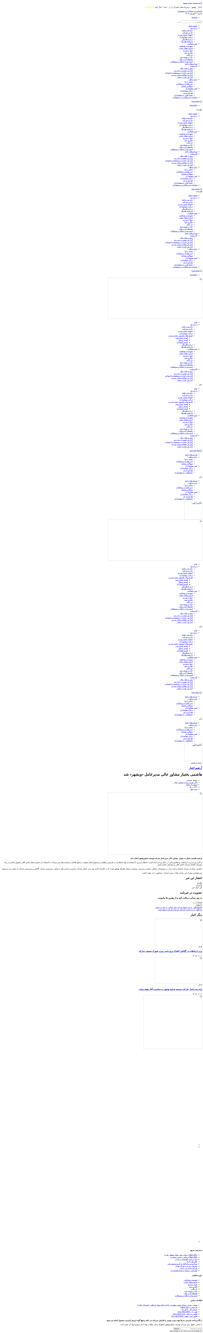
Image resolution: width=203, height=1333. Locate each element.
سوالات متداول (187, 86)
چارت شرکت (187, 33)
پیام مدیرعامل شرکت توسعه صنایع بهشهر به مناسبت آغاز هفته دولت (170, 989)
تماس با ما (189, 82)
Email (199, 902)
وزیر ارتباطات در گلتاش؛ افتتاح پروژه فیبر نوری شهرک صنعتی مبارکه (170, 951)
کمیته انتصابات (182, 342)
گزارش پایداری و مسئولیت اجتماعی (179, 73)
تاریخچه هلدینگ (187, 42)
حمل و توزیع (188, 50)
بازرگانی (189, 55)
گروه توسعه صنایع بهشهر (192, 3)
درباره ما (194, 28)
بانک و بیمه (188, 53)
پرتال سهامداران (186, 91)
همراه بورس (188, 93)
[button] (101, 109)
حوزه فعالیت (192, 44)
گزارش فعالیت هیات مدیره (182, 75)
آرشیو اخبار (195, 767)
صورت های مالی (186, 68)
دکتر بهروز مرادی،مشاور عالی (185, 782)
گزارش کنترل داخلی (185, 77)
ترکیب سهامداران (186, 37)
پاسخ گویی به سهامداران (183, 95)
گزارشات (193, 66)
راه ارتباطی (192, 80)
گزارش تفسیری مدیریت (183, 71)
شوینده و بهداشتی (186, 46)
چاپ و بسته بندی (186, 57)
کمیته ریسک (183, 340)
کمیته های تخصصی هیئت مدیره (181, 336)
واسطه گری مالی (186, 59)
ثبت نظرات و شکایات (184, 84)
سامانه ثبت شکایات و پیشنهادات (185, 97)
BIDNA (151, 7)
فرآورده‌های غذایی (186, 48)
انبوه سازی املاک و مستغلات (181, 62)
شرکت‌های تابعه (191, 64)
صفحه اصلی (192, 26)
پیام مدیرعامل (187, 30)
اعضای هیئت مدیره (185, 35)
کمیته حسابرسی (181, 338)
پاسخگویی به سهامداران (183, 473)
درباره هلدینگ (187, 39)
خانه (195, 322)
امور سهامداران (191, 88)
